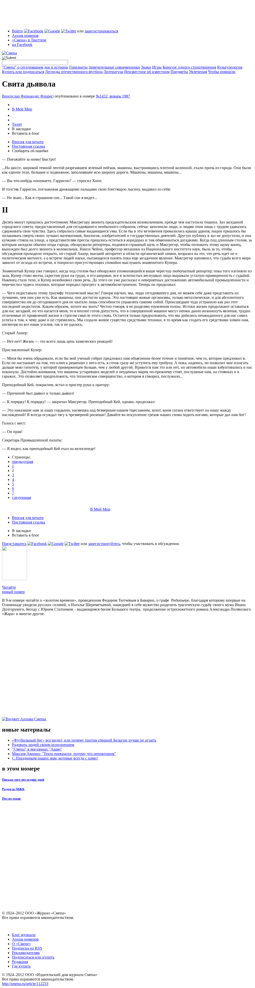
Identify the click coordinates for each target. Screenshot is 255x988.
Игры (157, 67)
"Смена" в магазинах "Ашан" (37, 749)
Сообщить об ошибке (30, 151)
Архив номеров (25, 35)
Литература (113, 72)
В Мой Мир (22, 109)
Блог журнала (23, 935)
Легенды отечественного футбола (74, 72)
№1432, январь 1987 (113, 96)
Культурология (229, 67)
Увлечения (198, 72)
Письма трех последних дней (23, 779)
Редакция (20, 962)
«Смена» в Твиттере (29, 40)
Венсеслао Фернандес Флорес (27, 96)
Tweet (17, 124)
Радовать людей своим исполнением (43, 745)
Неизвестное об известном (147, 72)
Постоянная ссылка (28, 146)
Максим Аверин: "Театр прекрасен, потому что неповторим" (64, 754)
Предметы (179, 72)
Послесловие (11, 798)
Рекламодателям (26, 953)
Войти (17, 31)
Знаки (146, 67)
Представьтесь (14, 544)
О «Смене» (21, 944)
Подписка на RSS (27, 948)
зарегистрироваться (101, 31)
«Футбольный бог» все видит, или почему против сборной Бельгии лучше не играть (84, 740)
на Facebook (22, 44)
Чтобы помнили (221, 72)
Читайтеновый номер (13, 589)
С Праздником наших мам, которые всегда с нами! (55, 758)
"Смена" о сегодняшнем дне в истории (35, 67)
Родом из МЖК (13, 789)
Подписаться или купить (33, 957)
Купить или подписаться (23, 72)
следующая (21, 497)
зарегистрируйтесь (104, 544)
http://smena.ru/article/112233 (25, 984)
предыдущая (22, 461)
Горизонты (78, 67)
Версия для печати (28, 142)
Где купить (21, 966)
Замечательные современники (114, 67)
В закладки (21, 129)
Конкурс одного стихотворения (189, 67)
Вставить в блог (25, 133)
